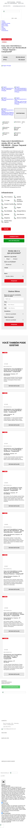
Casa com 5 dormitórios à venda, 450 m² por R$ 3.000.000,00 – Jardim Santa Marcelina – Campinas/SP (14, 531)
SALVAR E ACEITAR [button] (6, 822)
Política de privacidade (6, 755)
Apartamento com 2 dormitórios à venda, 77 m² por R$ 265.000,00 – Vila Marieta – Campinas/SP (13, 450)
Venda (2, 740)
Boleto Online (4, 747)
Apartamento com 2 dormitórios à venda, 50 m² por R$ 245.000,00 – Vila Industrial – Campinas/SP (13, 370)
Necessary (5, 803)
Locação (3, 743)
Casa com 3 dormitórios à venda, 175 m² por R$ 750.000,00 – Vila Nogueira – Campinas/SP (13, 489)
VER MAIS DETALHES (14, 385)
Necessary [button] (3, 801)
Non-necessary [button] (5, 811)
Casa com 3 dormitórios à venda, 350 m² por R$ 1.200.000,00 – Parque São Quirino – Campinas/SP (14, 614)
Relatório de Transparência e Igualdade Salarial (12, 757)
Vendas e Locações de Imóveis (8, 766)
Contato (3, 753)
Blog (2, 751)
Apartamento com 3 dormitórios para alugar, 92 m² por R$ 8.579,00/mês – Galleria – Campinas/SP (13, 656)
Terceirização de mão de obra (8, 768)
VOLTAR (6, 229)
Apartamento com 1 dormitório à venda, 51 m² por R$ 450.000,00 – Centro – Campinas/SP (13, 411)
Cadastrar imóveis (5, 745)
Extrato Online (4, 749)
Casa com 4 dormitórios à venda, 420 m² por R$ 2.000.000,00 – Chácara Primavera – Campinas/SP (13, 572)
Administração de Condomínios (8, 764)
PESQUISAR (14, 280)
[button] (10, 686)
